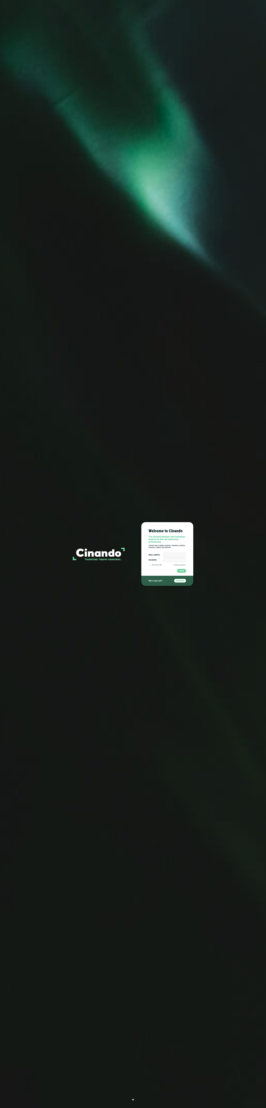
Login (181, 571)
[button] (133, 1100)
